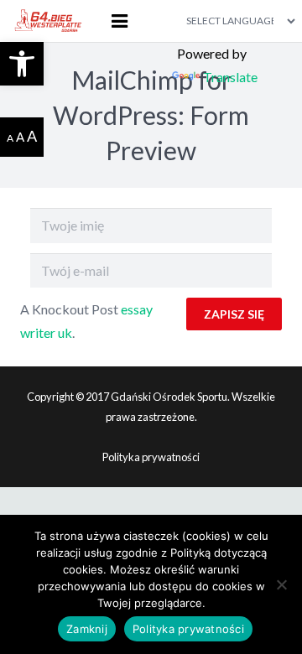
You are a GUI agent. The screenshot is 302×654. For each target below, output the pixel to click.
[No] (281, 584)
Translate (230, 77)
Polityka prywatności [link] (151, 457)
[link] (22, 64)
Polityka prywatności (188, 629)
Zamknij (86, 629)
